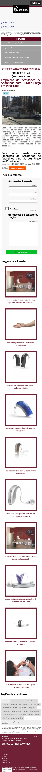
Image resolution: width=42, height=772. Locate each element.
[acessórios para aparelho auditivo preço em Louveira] (21, 410)
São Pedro (6, 718)
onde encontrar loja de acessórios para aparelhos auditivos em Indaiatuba (20, 301)
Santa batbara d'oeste (10, 714)
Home (36, 737)
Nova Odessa (16, 711)
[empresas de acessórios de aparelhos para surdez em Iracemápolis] (21, 538)
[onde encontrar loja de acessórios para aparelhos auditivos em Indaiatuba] (21, 281)
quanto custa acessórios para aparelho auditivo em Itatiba (21, 386)
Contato (4, 760)
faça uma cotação (17, 168)
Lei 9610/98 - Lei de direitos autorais (10, 732)
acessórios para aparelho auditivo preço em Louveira (20, 429)
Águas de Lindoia (17, 718)
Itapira (15, 708)
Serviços (20, 38)
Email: (35, 192)
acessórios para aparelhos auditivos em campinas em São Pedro (20, 515)
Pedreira (25, 711)
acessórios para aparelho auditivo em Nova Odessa (20, 344)
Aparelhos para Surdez (11, 53)
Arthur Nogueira (31, 701)
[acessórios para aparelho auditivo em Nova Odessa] (21, 324)
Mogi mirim (6, 711)
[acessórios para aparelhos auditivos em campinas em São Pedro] (21, 495)
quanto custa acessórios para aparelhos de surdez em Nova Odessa (21, 600)
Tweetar (6, 93)
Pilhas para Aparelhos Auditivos (14, 62)
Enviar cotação (21, 252)
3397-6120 (9, 27)
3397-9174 (9, 23)
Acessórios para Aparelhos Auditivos (15, 43)
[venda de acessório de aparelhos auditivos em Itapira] (21, 623)
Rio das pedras (35, 711)
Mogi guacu (31, 708)
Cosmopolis (13, 704)
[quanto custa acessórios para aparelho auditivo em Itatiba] (21, 367)
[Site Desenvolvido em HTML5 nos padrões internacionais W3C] (7, 771)
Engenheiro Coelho (25, 704)
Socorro (30, 714)
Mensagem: (33, 221)
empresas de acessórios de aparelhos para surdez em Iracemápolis (20, 557)
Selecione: (6, 701)
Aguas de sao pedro (17, 701)
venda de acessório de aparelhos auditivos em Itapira (20, 643)
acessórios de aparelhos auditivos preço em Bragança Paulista (20, 685)
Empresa (5, 754)
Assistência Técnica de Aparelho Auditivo (16, 57)
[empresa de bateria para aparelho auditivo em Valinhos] (21, 452)
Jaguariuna (22, 708)
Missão (4, 756)
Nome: (34, 185)
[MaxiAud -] (21, 9)
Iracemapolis (7, 708)
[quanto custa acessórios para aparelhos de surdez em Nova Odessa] (21, 581)
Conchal (5, 704)
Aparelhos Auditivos (10, 48)
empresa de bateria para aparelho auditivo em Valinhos (20, 472)
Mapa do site (6, 762)
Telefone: (33, 199)
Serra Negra (22, 714)
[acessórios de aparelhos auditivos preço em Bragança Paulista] (21, 666)
